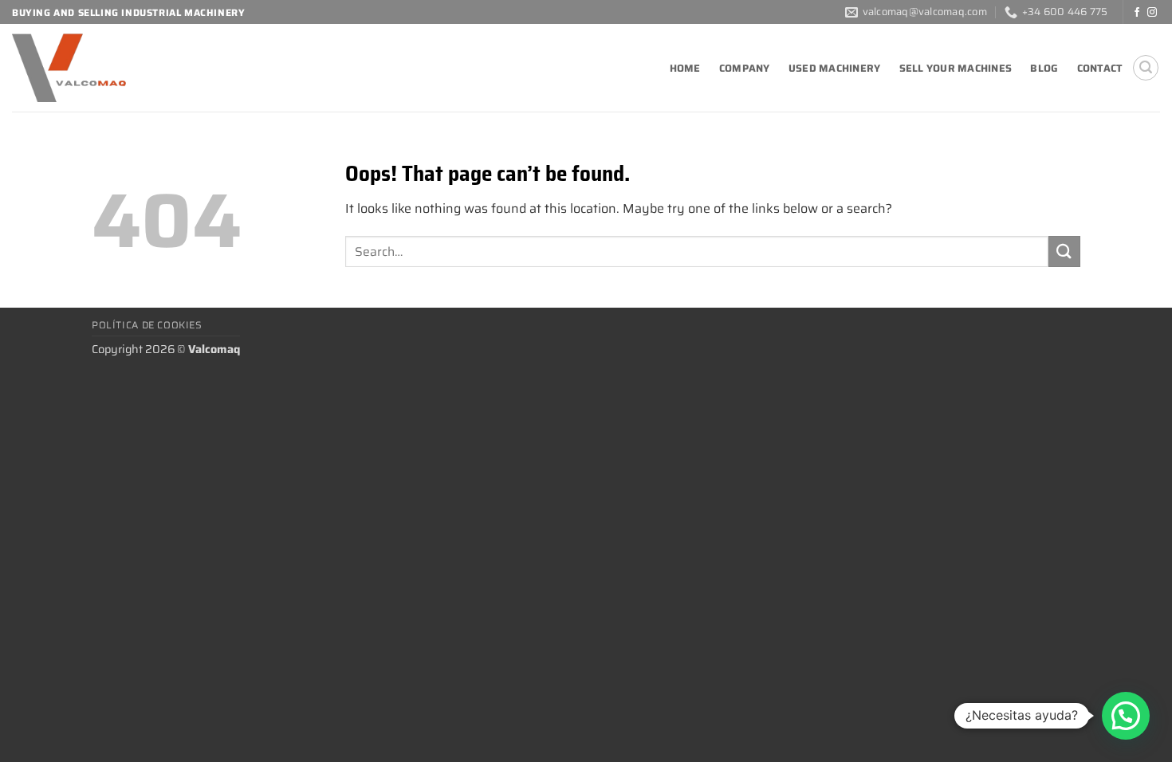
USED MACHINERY (835, 68)
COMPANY (744, 68)
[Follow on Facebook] (1137, 12)
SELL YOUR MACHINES (956, 68)
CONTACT (1100, 68)
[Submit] (1064, 251)
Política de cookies (147, 324)
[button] (1145, 68)
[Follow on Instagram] (1152, 12)
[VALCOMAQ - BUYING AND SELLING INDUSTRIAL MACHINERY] (123, 68)
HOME (685, 68)
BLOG (1044, 68)
